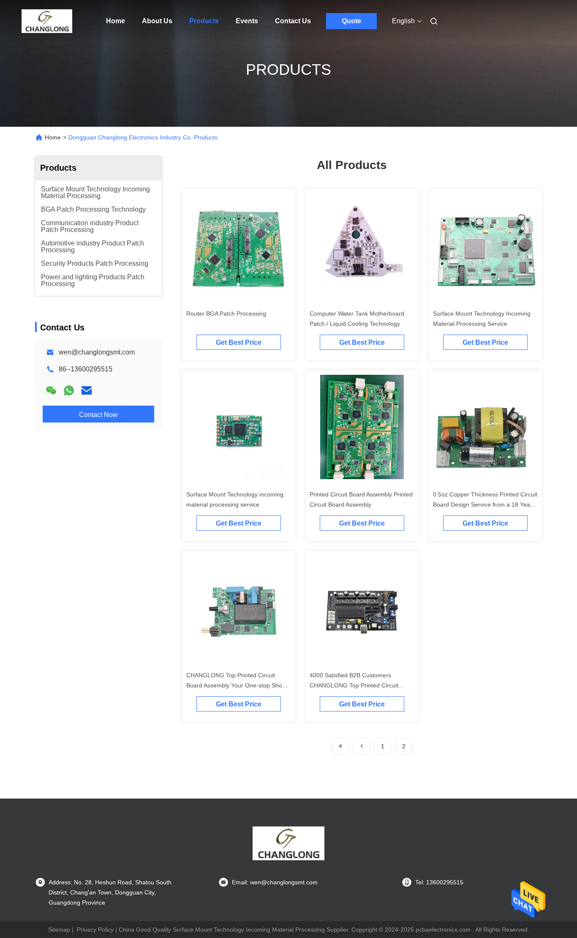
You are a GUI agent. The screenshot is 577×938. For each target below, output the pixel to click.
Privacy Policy (95, 929)
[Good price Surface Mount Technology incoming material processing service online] (238, 430)
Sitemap (59, 929)
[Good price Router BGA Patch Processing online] (238, 249)
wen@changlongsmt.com (97, 352)
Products (204, 21)
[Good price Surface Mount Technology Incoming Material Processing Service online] (485, 249)
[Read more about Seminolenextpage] (340, 746)
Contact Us (293, 21)
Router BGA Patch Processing (226, 313)
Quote (351, 21)
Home (115, 21)
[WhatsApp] (69, 390)
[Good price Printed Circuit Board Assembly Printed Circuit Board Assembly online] (362, 430)
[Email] (86, 390)
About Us (157, 21)
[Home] (47, 21)
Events (247, 21)
